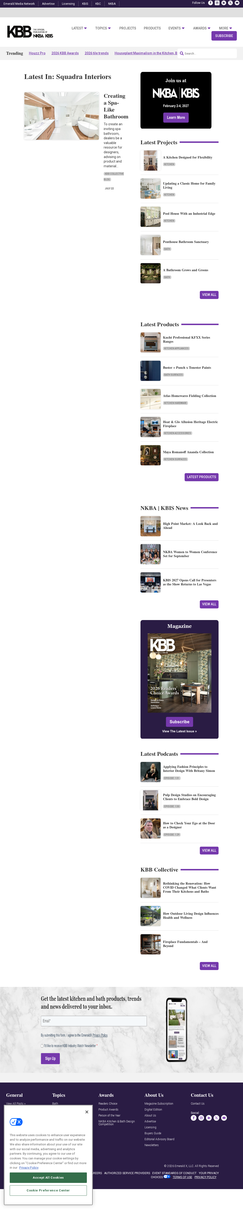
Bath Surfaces (173, 374)
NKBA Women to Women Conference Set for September (190, 553)
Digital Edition (153, 1109)
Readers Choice (107, 1103)
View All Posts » (15, 1103)
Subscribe (224, 36)
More (223, 28)
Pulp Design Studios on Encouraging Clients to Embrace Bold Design (189, 796)
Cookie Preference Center (48, 1190)
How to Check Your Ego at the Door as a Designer (189, 825)
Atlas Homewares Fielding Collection (189, 395)
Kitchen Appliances (176, 348)
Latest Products (201, 477)
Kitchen (169, 164)
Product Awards (108, 1109)
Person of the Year (109, 1115)
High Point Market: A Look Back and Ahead (190, 525)
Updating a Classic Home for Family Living (189, 185)
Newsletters (152, 1145)
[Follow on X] (230, 2)
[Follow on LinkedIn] (223, 2)
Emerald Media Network (19, 3)
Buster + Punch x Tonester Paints (187, 367)
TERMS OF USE (182, 1177)
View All (209, 295)
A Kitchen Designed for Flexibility (187, 157)
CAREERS (95, 1173)
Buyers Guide (153, 1133)
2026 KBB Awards (65, 53)
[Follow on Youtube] (237, 2)
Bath (167, 249)
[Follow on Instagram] (217, 2)
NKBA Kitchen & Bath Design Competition (116, 1123)
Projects (127, 28)
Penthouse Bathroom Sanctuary (186, 241)
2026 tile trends (97, 53)
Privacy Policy (28, 1167)
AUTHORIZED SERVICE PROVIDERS (127, 1173)
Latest (77, 28)
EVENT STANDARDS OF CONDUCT (174, 1173)
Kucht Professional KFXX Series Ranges (186, 339)
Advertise (48, 3)
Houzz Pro (37, 53)
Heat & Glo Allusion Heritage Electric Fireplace (190, 423)
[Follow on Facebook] (210, 2)
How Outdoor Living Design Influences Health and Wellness (191, 915)
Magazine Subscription (159, 1103)
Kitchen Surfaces (175, 459)
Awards (200, 28)
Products (152, 28)
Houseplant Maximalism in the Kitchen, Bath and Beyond (158, 53)
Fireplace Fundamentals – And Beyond (185, 943)
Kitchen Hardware (175, 403)
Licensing (68, 3)
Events (174, 28)
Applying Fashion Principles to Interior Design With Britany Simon (189, 768)
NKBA (112, 3)
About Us (150, 1115)
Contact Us (198, 1103)
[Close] (87, 1112)
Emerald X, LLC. (184, 1166)
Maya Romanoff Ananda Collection (188, 451)
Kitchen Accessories (177, 433)
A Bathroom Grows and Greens (185, 269)
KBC (98, 3)
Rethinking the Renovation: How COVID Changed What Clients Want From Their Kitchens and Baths (189, 887)
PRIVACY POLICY (205, 1177)
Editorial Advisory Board (159, 1139)
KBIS (85, 3)
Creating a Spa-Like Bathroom (116, 105)
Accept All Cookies (48, 1177)
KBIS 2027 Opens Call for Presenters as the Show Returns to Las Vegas (189, 582)
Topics (101, 28)
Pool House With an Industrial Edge (189, 213)
